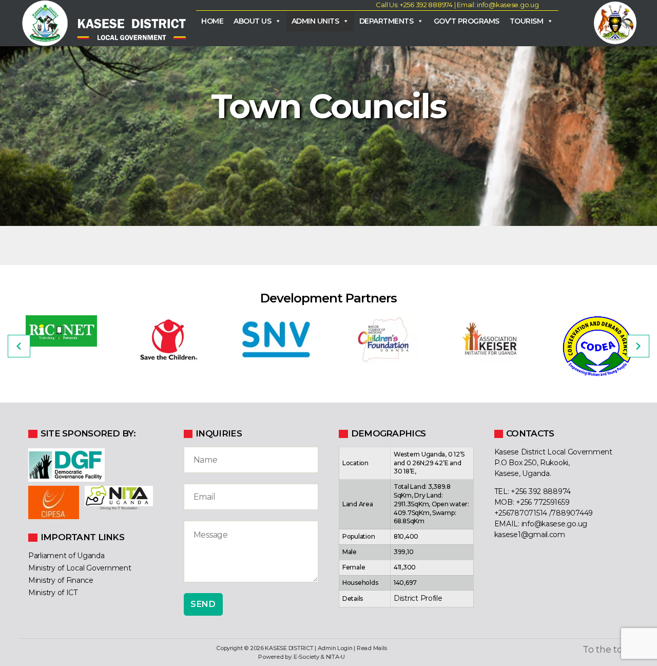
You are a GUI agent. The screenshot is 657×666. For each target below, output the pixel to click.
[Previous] (19, 346)
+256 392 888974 (541, 491)
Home (212, 21)
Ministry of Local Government (79, 568)
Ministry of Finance (60, 580)
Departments (386, 21)
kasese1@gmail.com (529, 534)
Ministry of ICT (53, 592)
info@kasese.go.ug (554, 523)
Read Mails (372, 648)
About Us (252, 21)
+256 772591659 (542, 502)
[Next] (638, 346)
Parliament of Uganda (66, 555)
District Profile (418, 598)
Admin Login (335, 648)
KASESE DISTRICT (289, 648)
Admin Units (315, 21)
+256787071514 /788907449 (543, 513)
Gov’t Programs (466, 21)
